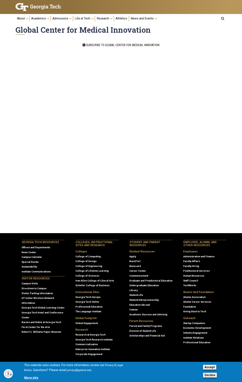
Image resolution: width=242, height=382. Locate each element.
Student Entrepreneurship (144, 299)
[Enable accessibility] (8, 373)
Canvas (133, 309)
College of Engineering (88, 266)
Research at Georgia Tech (90, 334)
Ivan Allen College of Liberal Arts (94, 280)
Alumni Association (194, 297)
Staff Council (190, 280)
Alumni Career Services (197, 301)
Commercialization (86, 344)
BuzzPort (134, 261)
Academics (38, 18)
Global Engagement (86, 323)
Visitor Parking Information (37, 293)
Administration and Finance (199, 256)
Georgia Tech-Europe (88, 297)
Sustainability (29, 266)
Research (103, 18)
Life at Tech (82, 18)
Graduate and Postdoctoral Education (150, 280)
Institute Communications (36, 271)
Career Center (137, 270)
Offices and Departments (36, 247)
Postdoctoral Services (196, 270)
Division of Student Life (142, 330)
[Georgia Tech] (40, 7)
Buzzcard (135, 266)
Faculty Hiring (191, 266)
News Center (29, 252)
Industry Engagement (195, 332)
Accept (210, 367)
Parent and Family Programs (145, 326)
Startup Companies (194, 323)
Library (133, 290)
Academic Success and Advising (148, 314)
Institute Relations (193, 337)
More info (31, 378)
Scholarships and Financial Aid (147, 335)
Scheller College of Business (92, 285)
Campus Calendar (32, 257)
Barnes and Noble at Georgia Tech (41, 322)
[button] (222, 18)
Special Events (30, 262)
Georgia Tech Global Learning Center (43, 307)
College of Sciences (87, 275)
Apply (132, 256)
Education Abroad (139, 304)
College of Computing (88, 256)
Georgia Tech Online (87, 301)
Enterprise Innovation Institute (92, 349)
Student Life (136, 295)
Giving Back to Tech (194, 311)
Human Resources (193, 275)
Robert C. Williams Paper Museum (41, 331)
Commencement (138, 275)
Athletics (121, 18)
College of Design (85, 261)
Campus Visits (30, 283)
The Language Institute (88, 311)
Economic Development (197, 327)
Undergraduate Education (144, 285)
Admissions (60, 18)
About (21, 18)
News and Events (142, 18)
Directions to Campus (34, 288)
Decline (210, 375)
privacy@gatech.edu (79, 370)
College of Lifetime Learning (92, 270)
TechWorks (189, 285)
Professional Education (88, 306)
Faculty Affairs (191, 261)
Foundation (189, 306)
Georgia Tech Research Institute (94, 339)
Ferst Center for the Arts (36, 327)
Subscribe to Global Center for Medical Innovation (122, 45)
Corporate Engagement (88, 354)
